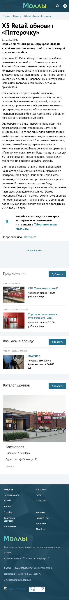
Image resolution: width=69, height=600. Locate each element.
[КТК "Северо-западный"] (13, 295)
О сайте (8, 512)
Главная (6, 16)
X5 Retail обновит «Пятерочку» (38, 16)
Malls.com (41, 500)
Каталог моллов (16, 385)
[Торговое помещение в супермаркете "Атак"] (13, 321)
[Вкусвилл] (13, 362)
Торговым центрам (9, 519)
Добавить (57, 274)
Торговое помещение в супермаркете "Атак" (43, 316)
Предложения (14, 273)
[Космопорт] (34, 418)
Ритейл (7, 500)
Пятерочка (29, 237)
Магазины (41, 489)
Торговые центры (13, 547)
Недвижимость (12, 495)
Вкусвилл (34, 356)
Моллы (7, 506)
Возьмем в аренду (18, 341)
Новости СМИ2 (34, 250)
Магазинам (10, 526)
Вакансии (41, 523)
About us (40, 529)
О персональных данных (17, 579)
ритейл (7, 552)
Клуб (38, 495)
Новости (17, 16)
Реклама (40, 512)
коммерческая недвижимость (41, 547)
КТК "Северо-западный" (43, 288)
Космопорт (15, 447)
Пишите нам (42, 518)
